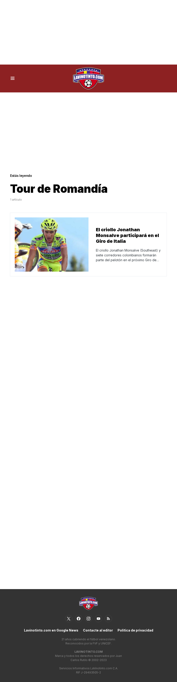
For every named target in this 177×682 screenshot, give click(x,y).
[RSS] (108, 618)
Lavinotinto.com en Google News (51, 630)
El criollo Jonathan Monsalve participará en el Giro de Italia (127, 235)
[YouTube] (98, 618)
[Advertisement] (88, 32)
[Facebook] (78, 618)
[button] (12, 78)
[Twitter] (68, 618)
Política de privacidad (135, 630)
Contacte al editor (98, 630)
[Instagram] (88, 618)
